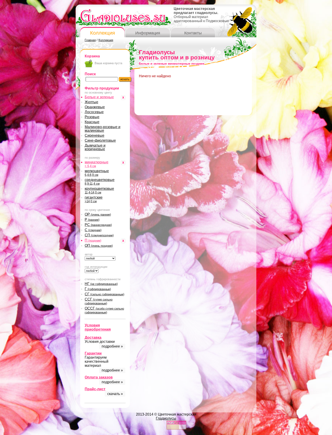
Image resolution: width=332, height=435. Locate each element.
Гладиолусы (166, 418)
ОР (98, 214)
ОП (99, 245)
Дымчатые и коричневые (95, 147)
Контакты (193, 33)
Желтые (91, 102)
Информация (147, 33)
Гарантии (93, 353)
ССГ (98, 301)
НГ (101, 284)
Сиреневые (94, 135)
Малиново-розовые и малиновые (102, 128)
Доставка (93, 337)
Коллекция (102, 33)
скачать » (115, 394)
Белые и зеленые (99, 97)
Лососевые (94, 112)
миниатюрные (96, 164)
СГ (104, 294)
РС (98, 225)
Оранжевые (95, 107)
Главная (90, 40)
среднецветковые (100, 181)
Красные (92, 122)
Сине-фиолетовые (100, 140)
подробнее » (112, 346)
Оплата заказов (99, 377)
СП (99, 235)
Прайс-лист (95, 389)
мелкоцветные (97, 172)
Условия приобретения (98, 327)
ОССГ (104, 310)
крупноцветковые (99, 190)
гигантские (94, 199)
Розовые (92, 117)
